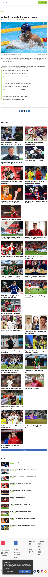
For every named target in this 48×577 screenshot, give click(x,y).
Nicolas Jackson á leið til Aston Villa (11, 330)
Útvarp (30, 552)
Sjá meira (24, 450)
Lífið (30, 548)
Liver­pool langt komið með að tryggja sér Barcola (20, 511)
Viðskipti (31, 544)
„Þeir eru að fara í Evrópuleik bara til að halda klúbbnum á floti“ (23, 476)
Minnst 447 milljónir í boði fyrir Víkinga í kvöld (20, 504)
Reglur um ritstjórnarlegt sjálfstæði (6, 549)
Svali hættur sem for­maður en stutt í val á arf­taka (20, 483)
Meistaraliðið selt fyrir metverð (34, 160)
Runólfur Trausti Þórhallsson (6, 19)
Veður (39, 549)
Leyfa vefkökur (25, 571)
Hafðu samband (17, 551)
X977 (39, 554)
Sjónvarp (31, 551)
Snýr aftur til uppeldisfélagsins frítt (11, 219)
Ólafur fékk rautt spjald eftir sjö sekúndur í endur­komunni (22, 462)
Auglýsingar (16, 549)
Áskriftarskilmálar (17, 554)
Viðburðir (40, 548)
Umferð (15, 557)
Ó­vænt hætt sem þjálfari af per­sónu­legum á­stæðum (21, 490)
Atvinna (39, 546)
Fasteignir (40, 544)
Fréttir (30, 543)
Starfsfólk (15, 556)
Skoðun (30, 549)
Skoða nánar (6, 568)
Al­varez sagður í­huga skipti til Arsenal (12, 256)
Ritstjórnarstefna (17, 552)
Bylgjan (39, 551)
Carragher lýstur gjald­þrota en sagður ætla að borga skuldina (23, 469)
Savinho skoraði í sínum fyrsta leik (11, 388)
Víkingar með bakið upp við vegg (10, 313)
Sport (30, 546)
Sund (3, 103)
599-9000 (5, 555)
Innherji (39, 543)
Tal (38, 556)
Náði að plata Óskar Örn (32, 388)
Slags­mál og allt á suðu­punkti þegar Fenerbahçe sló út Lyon (22, 525)
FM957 (39, 552)
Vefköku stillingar (10, 571)
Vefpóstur (15, 559)
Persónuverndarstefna (5, 550)
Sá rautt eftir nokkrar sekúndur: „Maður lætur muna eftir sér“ (23, 518)
